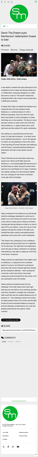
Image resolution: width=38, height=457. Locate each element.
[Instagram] (8, 2)
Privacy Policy (23, 436)
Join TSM (5, 432)
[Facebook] (1, 2)
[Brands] (5, 2)
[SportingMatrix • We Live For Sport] (19, 21)
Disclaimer (6, 436)
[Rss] (12, 2)
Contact (5, 439)
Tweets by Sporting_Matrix (19, 401)
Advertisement (23, 432)
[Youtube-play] (18, 446)
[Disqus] (19, 369)
